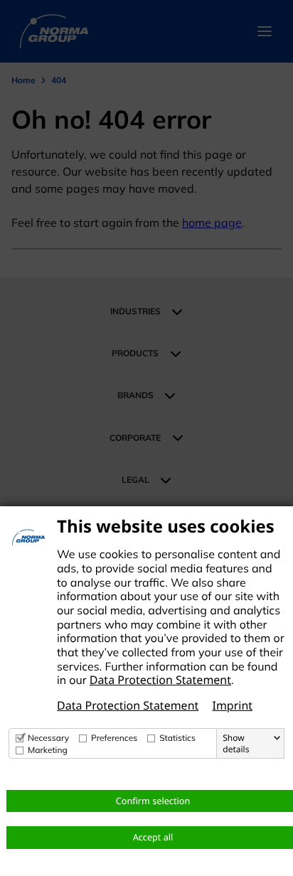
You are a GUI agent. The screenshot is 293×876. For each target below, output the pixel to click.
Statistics (177, 737)
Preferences (114, 737)
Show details (236, 743)
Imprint (232, 705)
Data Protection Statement (160, 680)
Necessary (48, 737)
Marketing (48, 749)
